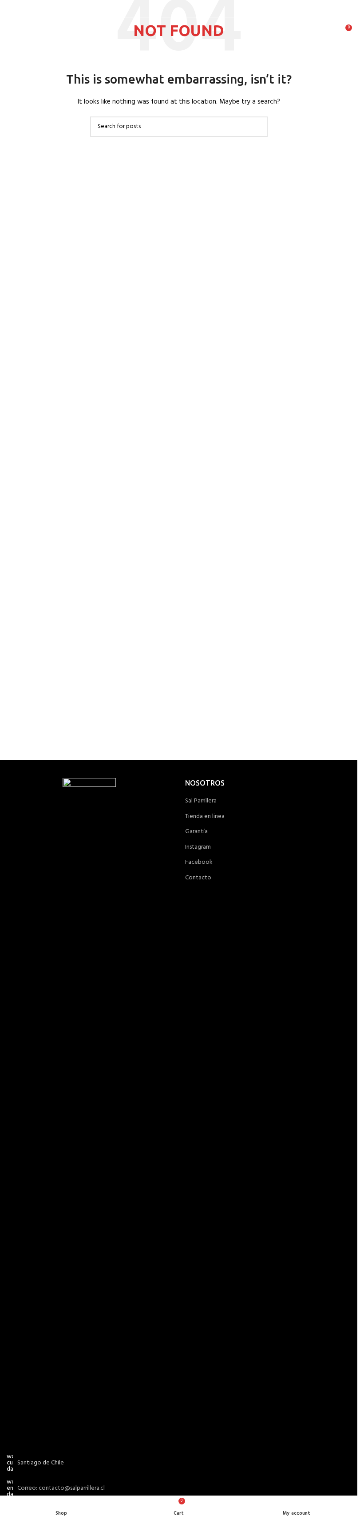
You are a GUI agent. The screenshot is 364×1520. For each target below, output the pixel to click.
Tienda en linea (205, 816)
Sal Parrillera (201, 801)
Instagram (198, 847)
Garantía (196, 831)
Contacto (198, 878)
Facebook (199, 862)
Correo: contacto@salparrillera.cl (61, 1488)
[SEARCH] (257, 126)
